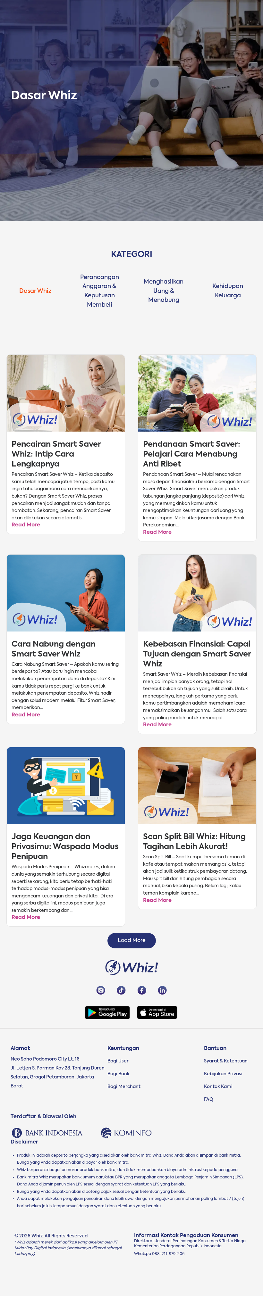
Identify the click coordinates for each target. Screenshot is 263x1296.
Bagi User (118, 1061)
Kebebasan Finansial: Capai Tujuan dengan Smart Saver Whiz (197, 654)
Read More (26, 525)
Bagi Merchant (123, 1087)
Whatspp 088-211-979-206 (159, 1254)
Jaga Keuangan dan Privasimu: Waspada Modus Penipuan (65, 847)
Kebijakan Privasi (223, 1074)
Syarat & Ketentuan (226, 1061)
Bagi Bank (118, 1074)
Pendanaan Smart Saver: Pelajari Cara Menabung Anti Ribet (191, 454)
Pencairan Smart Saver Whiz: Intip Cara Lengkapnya (56, 454)
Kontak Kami (218, 1087)
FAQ (208, 1099)
